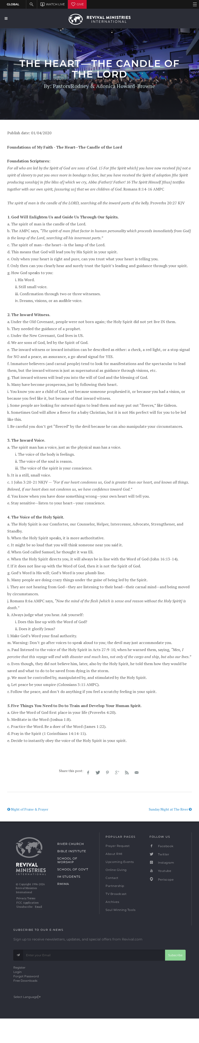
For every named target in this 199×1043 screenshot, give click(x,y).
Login (17, 972)
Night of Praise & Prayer (29, 809)
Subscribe (175, 955)
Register (19, 967)
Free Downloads (25, 980)
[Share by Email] (136, 773)
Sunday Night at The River (169, 809)
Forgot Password (26, 976)
